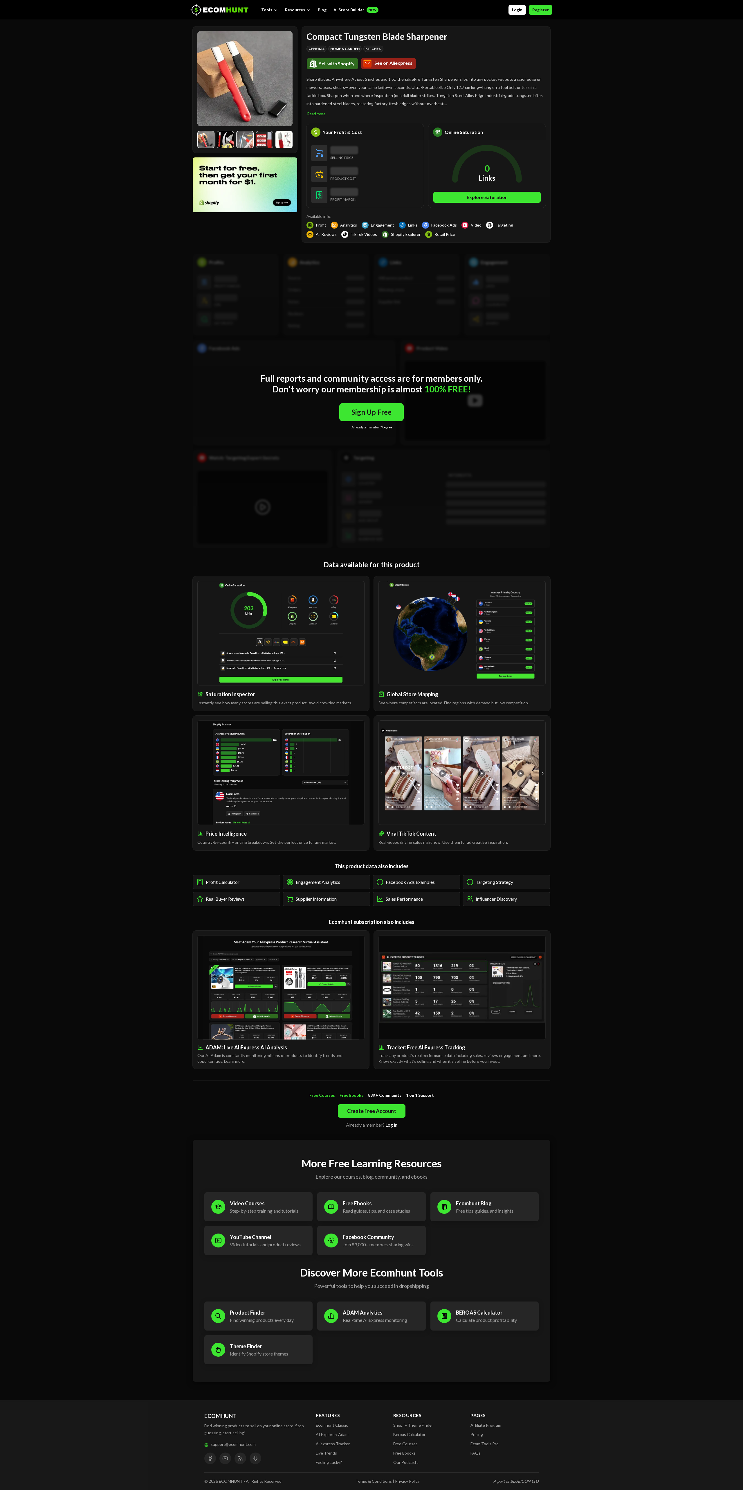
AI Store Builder (355, 9)
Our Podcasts (406, 1462)
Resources (295, 9)
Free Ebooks (404, 1452)
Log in (387, 427)
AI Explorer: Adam (332, 1434)
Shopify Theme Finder (413, 1425)
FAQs (475, 1452)
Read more (316, 114)
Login (517, 9)
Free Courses (405, 1443)
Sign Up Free (371, 412)
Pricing (476, 1434)
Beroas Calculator (409, 1434)
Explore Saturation (487, 197)
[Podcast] (255, 1458)
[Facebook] (210, 1458)
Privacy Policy (407, 1481)
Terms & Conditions (374, 1481)
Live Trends (326, 1452)
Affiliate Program (485, 1425)
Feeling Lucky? (329, 1462)
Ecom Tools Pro (484, 1443)
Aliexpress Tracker (333, 1443)
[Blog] (240, 1458)
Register (540, 9)
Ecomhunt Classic (332, 1425)
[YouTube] (225, 1458)
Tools (266, 9)
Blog (322, 9)
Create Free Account (371, 1111)
